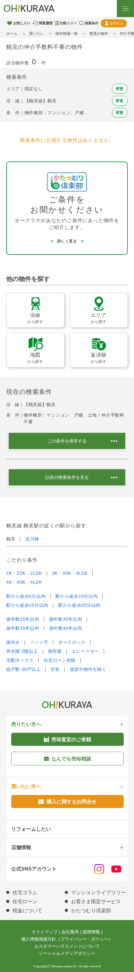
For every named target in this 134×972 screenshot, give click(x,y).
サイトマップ (44, 931)
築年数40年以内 (65, 628)
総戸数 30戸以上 (23, 669)
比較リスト (68, 23)
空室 (55, 669)
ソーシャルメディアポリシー (67, 953)
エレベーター (85, 651)
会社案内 (70, 931)
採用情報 (91, 931)
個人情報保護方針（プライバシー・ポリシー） (67, 939)
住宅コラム (24, 892)
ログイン (116, 23)
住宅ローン (24, 901)
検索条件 (91, 23)
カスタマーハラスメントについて (67, 946)
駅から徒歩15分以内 (27, 605)
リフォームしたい (31, 829)
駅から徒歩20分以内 (79, 605)
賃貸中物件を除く (88, 669)
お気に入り (21, 23)
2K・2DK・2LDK (24, 573)
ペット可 (39, 642)
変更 (120, 88)
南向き (13, 642)
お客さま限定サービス (96, 901)
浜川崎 (32, 538)
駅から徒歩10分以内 (76, 596)
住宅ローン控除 (60, 660)
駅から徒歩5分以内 (25, 596)
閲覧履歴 (46, 23)
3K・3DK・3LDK (70, 573)
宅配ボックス (20, 660)
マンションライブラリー (98, 892)
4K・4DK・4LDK (24, 582)
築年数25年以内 (22, 619)
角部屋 (55, 651)
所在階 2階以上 (22, 651)
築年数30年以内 (65, 619)
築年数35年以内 (22, 628)
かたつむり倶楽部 (91, 910)
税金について (27, 910)
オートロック (72, 642)
